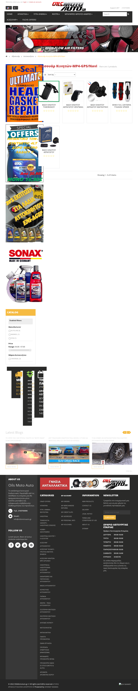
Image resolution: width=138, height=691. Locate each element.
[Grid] (40, 75)
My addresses (66, 516)
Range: (11, 347)
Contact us (86, 506)
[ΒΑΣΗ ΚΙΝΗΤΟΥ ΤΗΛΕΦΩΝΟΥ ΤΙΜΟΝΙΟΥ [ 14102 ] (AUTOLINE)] (49, 91)
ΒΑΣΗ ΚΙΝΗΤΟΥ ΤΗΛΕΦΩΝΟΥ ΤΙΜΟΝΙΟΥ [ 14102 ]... (49, 107)
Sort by (51, 74)
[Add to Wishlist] (50, 116)
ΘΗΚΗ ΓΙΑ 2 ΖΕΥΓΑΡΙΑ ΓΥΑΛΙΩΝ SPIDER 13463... (121, 107)
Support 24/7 (114, 8)
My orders (65, 501)
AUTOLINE (15, 331)
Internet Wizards (51, 687)
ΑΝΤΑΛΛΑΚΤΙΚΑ (45, 632)
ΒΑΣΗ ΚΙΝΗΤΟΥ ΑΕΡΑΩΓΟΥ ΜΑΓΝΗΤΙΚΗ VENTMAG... (97, 107)
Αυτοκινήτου (45, 546)
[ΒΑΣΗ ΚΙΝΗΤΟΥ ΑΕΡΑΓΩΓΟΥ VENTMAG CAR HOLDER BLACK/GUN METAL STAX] (73, 91)
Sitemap (85, 529)
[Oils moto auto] (69, 7)
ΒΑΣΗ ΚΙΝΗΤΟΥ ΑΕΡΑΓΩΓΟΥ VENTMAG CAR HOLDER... (73, 107)
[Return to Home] (6, 56)
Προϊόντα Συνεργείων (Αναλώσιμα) (44, 649)
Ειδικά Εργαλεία (45, 643)
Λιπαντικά (44, 506)
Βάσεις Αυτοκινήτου (47, 586)
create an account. (35, 2)
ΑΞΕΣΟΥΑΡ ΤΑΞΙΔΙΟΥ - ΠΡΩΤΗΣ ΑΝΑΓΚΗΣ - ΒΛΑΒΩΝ (47, 551)
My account (66, 496)
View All (129, 471)
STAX (13, 338)
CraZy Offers (45, 501)
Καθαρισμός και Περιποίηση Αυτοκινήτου (46, 578)
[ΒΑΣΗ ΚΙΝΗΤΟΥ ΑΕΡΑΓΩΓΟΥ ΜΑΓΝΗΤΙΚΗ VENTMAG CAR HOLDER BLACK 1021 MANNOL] (49, 136)
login (25, 2)
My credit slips (67, 512)
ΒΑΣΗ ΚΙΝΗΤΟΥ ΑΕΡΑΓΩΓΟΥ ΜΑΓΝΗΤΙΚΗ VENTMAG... (49, 153)
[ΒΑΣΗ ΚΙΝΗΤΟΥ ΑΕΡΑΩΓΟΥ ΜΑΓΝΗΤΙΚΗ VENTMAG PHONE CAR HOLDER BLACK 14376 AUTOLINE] (97, 91)
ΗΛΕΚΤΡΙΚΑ (44, 516)
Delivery (85, 510)
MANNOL (15, 334)
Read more (11, 467)
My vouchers (66, 524)
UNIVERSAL (16, 359)
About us (85, 524)
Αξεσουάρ (43, 543)
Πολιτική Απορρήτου (24, 687)
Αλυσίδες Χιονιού (46, 623)
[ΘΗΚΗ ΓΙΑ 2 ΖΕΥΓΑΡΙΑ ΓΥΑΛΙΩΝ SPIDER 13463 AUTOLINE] (121, 91)
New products (88, 501)
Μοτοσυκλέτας (46, 628)
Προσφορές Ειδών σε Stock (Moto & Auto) (47, 665)
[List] (45, 75)
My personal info (68, 520)
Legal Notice (87, 514)
